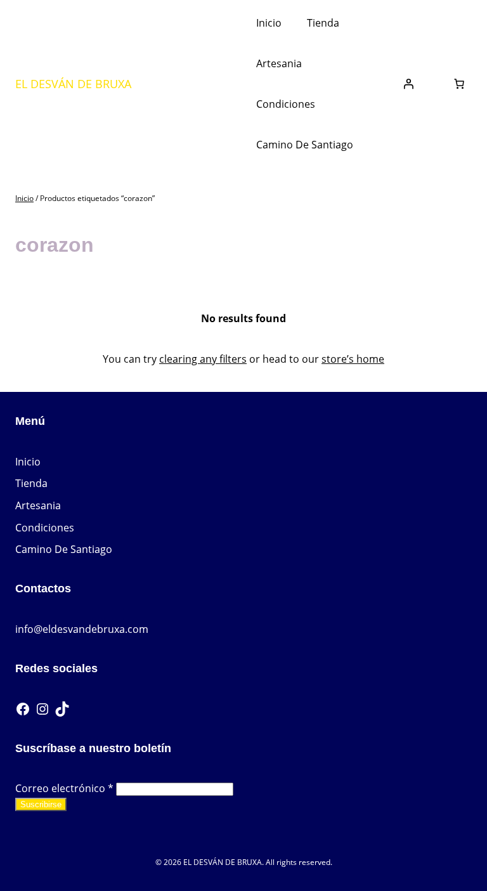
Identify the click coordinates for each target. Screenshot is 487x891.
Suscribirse (41, 804)
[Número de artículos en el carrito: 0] (459, 83)
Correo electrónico (64, 788)
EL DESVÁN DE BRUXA (73, 83)
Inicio (24, 198)
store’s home (352, 359)
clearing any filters (203, 359)
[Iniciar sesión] (408, 83)
